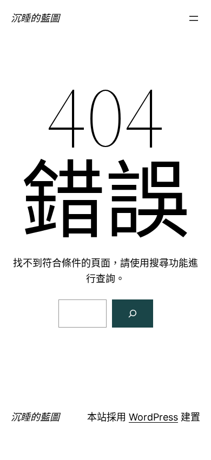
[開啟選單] (193, 18)
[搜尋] (132, 313)
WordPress (153, 417)
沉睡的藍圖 (35, 18)
